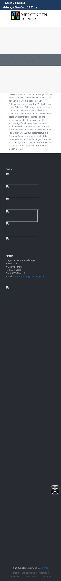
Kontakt (15, 573)
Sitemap (43, 573)
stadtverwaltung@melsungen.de (28, 276)
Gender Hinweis (29, 573)
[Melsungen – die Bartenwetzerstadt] (30, 15)
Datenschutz (16, 576)
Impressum (46, 576)
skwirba (44, 568)
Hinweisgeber (31, 576)
